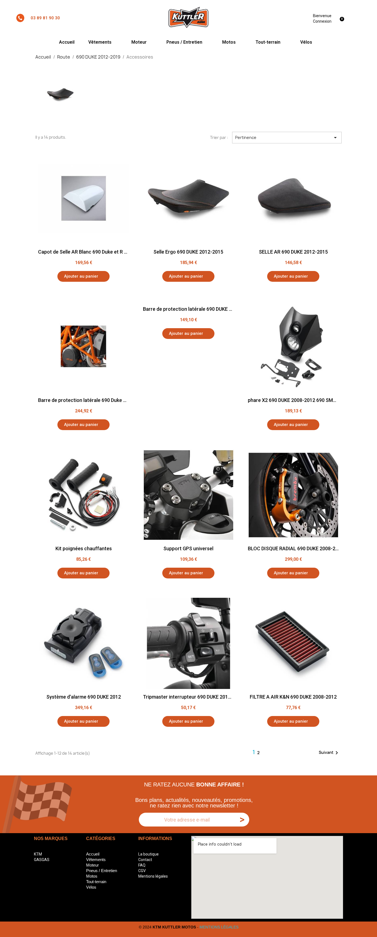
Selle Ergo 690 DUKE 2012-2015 (188, 252)
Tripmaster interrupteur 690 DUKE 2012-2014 (193, 697)
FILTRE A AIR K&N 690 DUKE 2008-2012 (293, 697)
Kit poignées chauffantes (83, 548)
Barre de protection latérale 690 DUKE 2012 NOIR (197, 309)
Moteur (139, 42)
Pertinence (287, 137)
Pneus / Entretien (184, 42)
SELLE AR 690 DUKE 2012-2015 (293, 252)
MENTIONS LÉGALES (219, 927)
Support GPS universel (188, 548)
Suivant (329, 752)
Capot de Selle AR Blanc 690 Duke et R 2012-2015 (93, 252)
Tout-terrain (268, 42)
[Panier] (343, 18)
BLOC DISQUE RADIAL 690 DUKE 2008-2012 (296, 548)
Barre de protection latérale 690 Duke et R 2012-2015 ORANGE (107, 400)
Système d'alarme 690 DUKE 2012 (83, 697)
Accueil (67, 42)
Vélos (306, 42)
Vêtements (99, 42)
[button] (83, 276)
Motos (229, 42)
